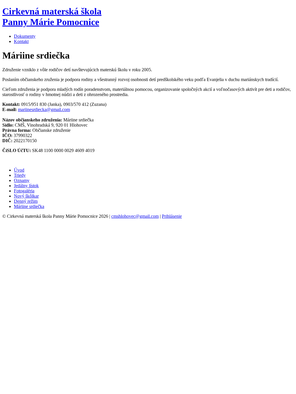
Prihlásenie (172, 216)
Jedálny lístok (26, 185)
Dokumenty (25, 36)
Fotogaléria (24, 190)
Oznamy (21, 180)
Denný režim (26, 201)
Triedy (20, 175)
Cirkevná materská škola (51, 16)
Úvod (19, 170)
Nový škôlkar (26, 196)
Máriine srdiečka (29, 206)
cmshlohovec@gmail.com (135, 216)
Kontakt (21, 41)
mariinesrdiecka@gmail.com (44, 109)
